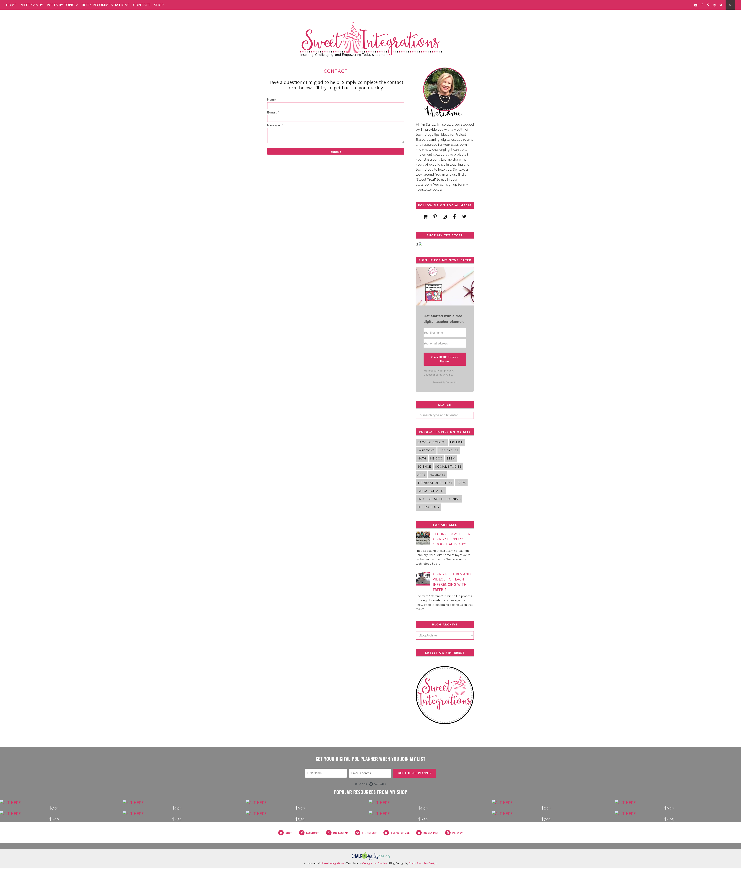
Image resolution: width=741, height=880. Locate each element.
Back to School (431, 442)
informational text (435, 482)
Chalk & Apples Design (423, 863)
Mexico (436, 458)
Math (421, 458)
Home (11, 5)
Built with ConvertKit (386, 783)
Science (424, 466)
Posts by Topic (60, 5)
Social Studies (448, 466)
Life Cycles (449, 450)
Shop (159, 5)
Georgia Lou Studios (374, 863)
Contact (141, 5)
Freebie (456, 442)
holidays (438, 474)
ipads (461, 482)
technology (428, 507)
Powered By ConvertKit (445, 382)
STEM (451, 458)
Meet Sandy (31, 5)
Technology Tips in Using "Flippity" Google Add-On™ (451, 539)
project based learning (439, 499)
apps (421, 474)
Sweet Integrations (332, 863)
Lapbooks (426, 450)
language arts (431, 490)
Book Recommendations (105, 5)
